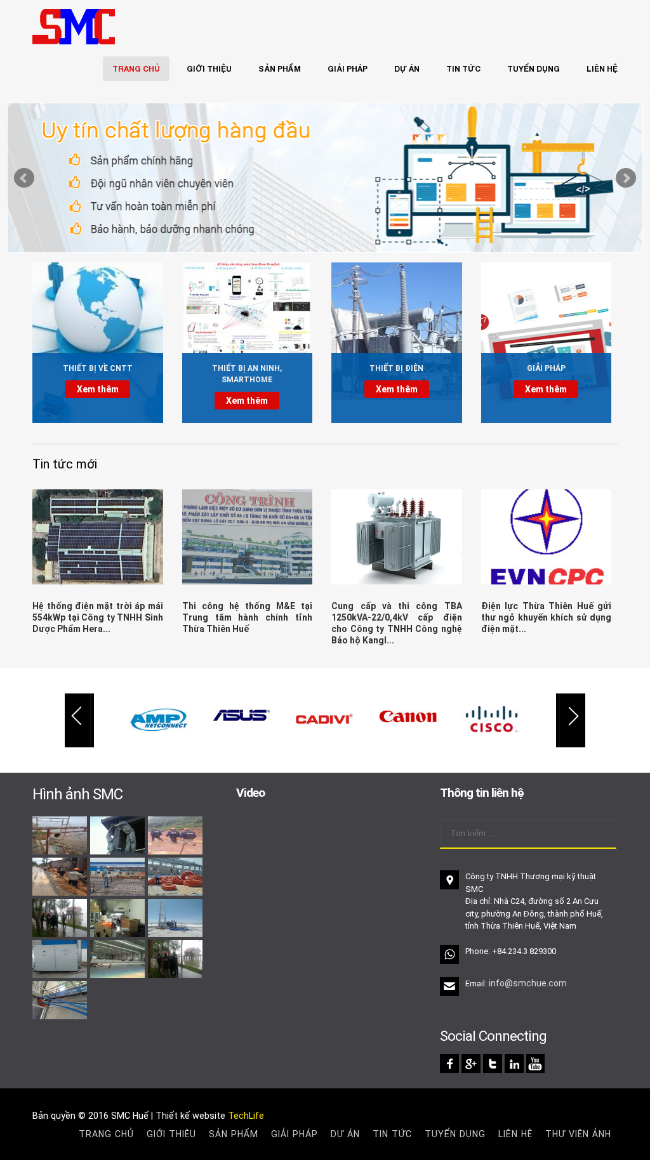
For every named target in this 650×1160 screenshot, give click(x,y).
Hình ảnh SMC (77, 794)
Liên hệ (602, 69)
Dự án (407, 69)
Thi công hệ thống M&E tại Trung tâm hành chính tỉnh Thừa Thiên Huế (247, 617)
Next (626, 178)
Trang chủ (136, 69)
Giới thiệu (209, 69)
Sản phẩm (279, 69)
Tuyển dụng (533, 69)
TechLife (246, 1116)
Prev (24, 178)
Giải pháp (348, 69)
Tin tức (463, 69)
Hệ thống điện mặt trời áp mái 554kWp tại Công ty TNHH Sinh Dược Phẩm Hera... (97, 617)
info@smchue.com (528, 983)
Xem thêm (98, 389)
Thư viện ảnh (578, 1134)
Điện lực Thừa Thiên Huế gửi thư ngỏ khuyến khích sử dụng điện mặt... (546, 617)
